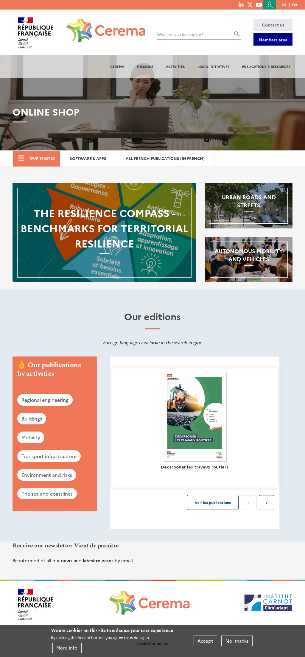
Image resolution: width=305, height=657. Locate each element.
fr (284, 4)
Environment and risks (46, 474)
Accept (205, 641)
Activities (175, 66)
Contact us (273, 25)
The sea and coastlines (47, 493)
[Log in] (269, 5)
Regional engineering (45, 399)
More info (66, 647)
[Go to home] (102, 26)
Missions (145, 66)
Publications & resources (266, 66)
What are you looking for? (180, 34)
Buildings (31, 418)
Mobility (30, 437)
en (294, 4)
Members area (273, 40)
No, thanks (237, 641)
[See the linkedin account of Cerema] (241, 4)
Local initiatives (213, 66)
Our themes (42, 158)
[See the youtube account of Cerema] (259, 4)
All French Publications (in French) (165, 158)
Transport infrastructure (49, 456)
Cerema (117, 66)
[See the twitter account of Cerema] (250, 4)
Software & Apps (88, 158)
